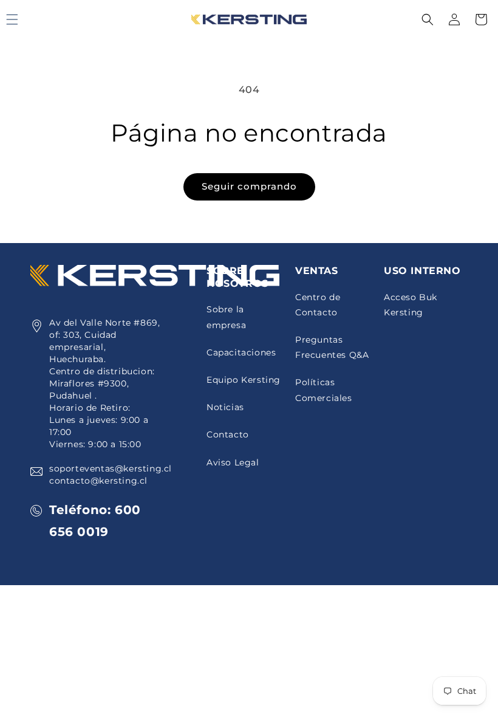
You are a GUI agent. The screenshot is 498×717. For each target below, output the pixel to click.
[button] (427, 19)
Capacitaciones (241, 352)
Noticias (225, 407)
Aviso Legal (232, 462)
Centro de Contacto (317, 305)
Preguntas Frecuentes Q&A (332, 347)
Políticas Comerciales (323, 390)
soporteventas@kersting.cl (110, 468)
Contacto (227, 434)
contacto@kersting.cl (98, 480)
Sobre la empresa (226, 317)
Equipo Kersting (243, 379)
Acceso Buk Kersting (410, 305)
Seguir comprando (249, 186)
